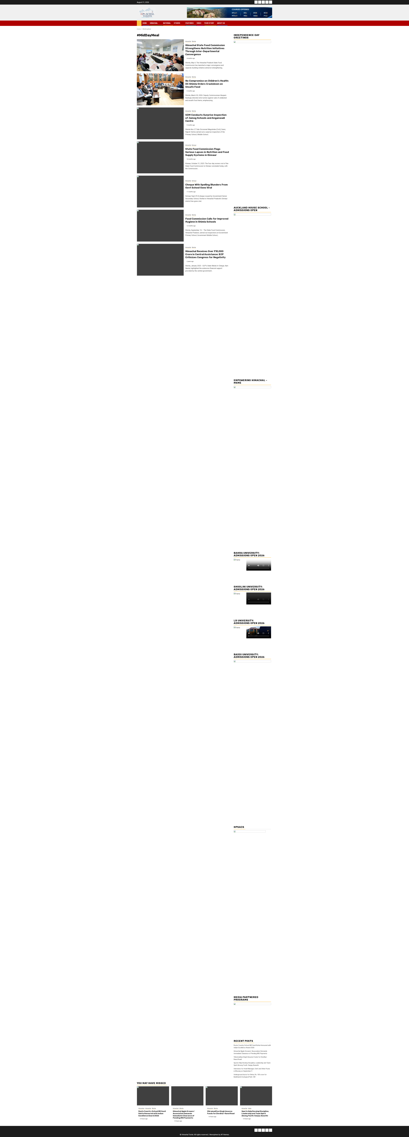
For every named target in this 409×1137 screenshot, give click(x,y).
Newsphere (214, 1135)
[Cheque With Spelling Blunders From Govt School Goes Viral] (160, 192)
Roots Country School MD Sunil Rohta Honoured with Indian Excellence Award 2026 (152, 1113)
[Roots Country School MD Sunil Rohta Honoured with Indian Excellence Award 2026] (153, 1095)
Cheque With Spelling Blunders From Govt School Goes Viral (206, 186)
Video (199, 23)
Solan (249, 1108)
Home (145, 23)
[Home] (139, 23)
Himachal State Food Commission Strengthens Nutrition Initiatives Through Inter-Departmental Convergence (205, 50)
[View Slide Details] (252, 1016)
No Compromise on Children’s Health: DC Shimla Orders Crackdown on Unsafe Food (207, 83)
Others (177, 23)
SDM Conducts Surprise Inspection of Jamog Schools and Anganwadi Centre (206, 117)
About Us (221, 23)
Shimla (194, 41)
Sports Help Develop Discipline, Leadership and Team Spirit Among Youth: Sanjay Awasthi (255, 1113)
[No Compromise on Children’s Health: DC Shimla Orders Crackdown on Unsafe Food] (160, 89)
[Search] (270, 23)
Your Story (209, 23)
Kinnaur (194, 145)
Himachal (154, 23)
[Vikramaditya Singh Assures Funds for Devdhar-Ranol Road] (222, 1095)
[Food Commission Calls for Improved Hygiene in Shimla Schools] (160, 226)
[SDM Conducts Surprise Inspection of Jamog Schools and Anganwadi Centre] (160, 123)
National (167, 23)
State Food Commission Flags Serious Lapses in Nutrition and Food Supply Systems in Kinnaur (207, 152)
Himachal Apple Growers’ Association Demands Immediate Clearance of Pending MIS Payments (184, 1114)
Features (189, 23)
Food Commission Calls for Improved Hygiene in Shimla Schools (206, 220)
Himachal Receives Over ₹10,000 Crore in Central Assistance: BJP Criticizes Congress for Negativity (205, 254)
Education (141, 1108)
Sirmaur (194, 181)
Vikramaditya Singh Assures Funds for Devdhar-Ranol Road (221, 1112)
